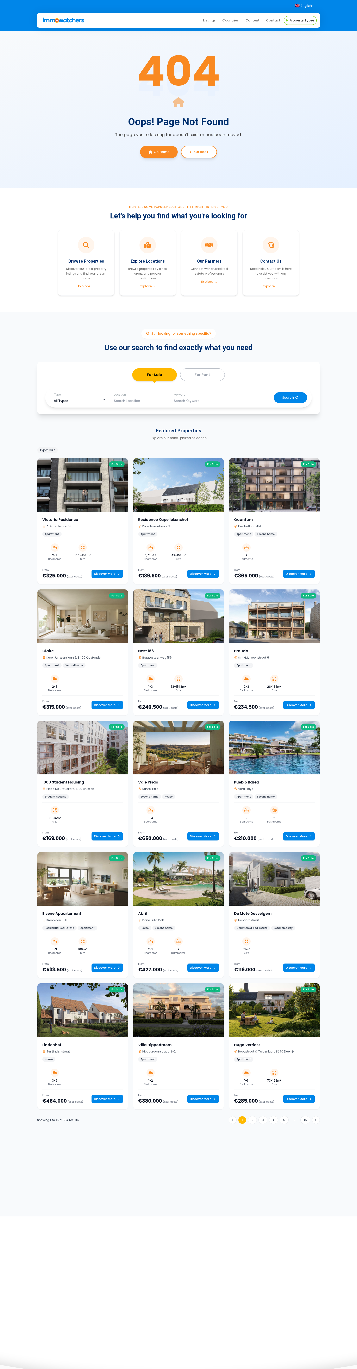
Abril (142, 913)
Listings (209, 20)
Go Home (161, 151)
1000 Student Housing (63, 782)
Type (57, 394)
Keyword (180, 394)
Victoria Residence (60, 519)
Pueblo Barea (246, 782)
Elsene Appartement (61, 913)
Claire (48, 650)
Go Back (201, 151)
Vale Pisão (148, 782)
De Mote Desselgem (253, 913)
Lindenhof (51, 1044)
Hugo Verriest (247, 1044)
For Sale (154, 374)
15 (305, 1120)
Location (120, 394)
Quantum (243, 519)
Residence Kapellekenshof (163, 519)
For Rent (202, 374)
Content (252, 20)
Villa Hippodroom (155, 1044)
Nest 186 (146, 650)
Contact (273, 20)
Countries (230, 20)
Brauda (241, 650)
